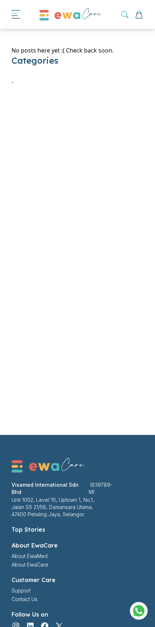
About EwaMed (30, 556)
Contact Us (24, 599)
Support (21, 590)
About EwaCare (30, 565)
